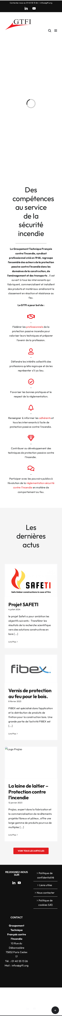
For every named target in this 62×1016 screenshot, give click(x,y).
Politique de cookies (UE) (45, 902)
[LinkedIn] (13, 882)
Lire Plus (12, 641)
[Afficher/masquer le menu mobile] (55, 30)
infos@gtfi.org (46, 3)
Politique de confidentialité (45, 875)
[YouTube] (19, 882)
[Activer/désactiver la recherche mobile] (49, 30)
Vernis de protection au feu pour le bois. (29, 693)
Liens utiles (45, 885)
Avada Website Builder (42, 992)
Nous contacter (46, 892)
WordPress (31, 999)
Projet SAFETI (23, 604)
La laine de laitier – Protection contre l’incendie (28, 791)
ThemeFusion (14, 995)
